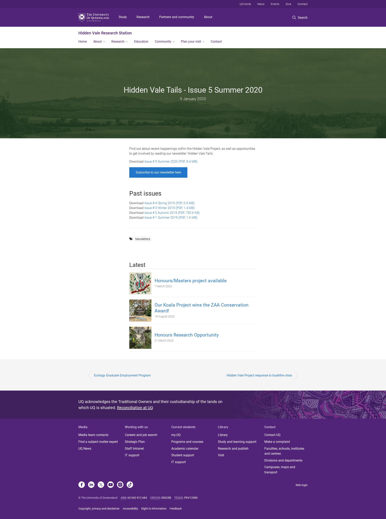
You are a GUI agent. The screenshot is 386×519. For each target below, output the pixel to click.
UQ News (84, 448)
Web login (302, 485)
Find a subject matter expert (98, 442)
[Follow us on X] (101, 485)
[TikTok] (130, 485)
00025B (166, 497)
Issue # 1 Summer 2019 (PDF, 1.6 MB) (170, 217)
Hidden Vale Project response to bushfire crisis (259, 375)
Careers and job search (141, 435)
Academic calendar (184, 448)
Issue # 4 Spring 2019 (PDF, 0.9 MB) (169, 203)
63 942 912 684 (137, 497)
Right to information (153, 508)
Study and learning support (237, 442)
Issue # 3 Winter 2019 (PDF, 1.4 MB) (169, 208)
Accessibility (130, 508)
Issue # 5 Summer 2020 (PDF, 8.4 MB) (170, 161)
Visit (221, 455)
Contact (303, 4)
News (260, 4)
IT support (132, 455)
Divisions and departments (283, 460)
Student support (182, 455)
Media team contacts (93, 435)
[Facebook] (81, 485)
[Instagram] (120, 485)
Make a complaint (277, 442)
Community (163, 41)
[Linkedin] (91, 485)
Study (123, 17)
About (208, 17)
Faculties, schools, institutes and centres (284, 451)
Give (288, 4)
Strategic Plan (135, 442)
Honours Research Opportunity (187, 335)
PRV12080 (191, 497)
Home (82, 41)
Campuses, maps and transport (279, 469)
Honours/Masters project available (191, 280)
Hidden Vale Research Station (105, 33)
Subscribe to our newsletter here (158, 172)
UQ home (245, 4)
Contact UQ (272, 435)
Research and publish (233, 448)
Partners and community (176, 17)
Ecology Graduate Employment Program (122, 375)
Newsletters (142, 239)
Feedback (176, 508)
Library (223, 435)
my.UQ (176, 435)
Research (143, 17)
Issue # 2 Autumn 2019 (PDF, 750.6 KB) (172, 213)
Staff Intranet (134, 448)
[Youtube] (110, 485)
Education (141, 41)
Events (275, 4)
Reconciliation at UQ (135, 407)
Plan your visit (191, 41)
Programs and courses (187, 442)
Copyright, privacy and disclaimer (99, 508)
